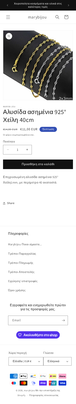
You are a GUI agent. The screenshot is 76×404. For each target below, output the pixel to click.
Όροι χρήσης (17, 290)
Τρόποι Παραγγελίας (22, 253)
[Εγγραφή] (63, 320)
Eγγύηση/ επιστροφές (22, 281)
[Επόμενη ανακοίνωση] (68, 5)
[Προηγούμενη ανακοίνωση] (7, 5)
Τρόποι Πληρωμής (20, 263)
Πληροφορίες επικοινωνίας (44, 395)
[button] (8, 17)
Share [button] (11, 203)
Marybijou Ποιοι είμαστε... (25, 244)
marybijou (29, 390)
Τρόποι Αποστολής (21, 272)
